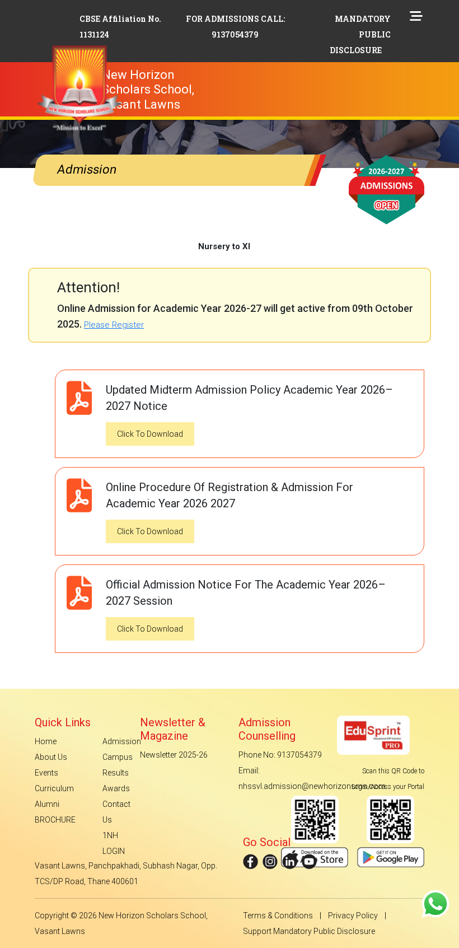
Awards (116, 788)
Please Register (114, 325)
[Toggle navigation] (250, 71)
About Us (51, 757)
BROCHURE (55, 819)
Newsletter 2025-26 (174, 754)
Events (46, 772)
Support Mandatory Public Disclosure (309, 931)
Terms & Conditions (278, 915)
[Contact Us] (435, 903)
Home (46, 741)
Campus (117, 757)
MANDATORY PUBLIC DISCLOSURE (360, 34)
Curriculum (54, 788)
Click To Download (150, 433)
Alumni (47, 804)
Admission (121, 741)
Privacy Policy (353, 915)
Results (115, 772)
